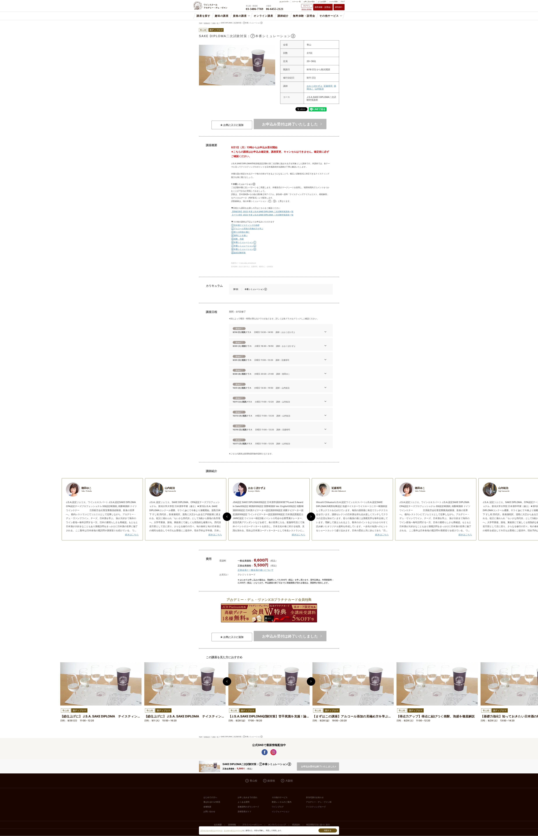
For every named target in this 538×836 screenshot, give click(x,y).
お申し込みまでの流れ (247, 797)
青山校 (253, 780)
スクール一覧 (296, 1)
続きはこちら (132, 534)
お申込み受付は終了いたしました (290, 124)
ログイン (306, 6)
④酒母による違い (239, 235)
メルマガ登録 (333, 1)
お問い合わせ (209, 811)
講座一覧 (215, 23)
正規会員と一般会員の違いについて (255, 570)
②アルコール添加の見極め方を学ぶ (247, 228)
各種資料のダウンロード (248, 807)
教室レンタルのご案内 (281, 802)
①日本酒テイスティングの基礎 (245, 225)
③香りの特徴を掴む (240, 232)
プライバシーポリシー (252, 825)
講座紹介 (207, 23)
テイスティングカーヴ (316, 807)
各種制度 (207, 807)
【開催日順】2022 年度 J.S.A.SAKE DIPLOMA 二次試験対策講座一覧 (262, 211)
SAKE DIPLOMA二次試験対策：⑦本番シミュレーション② (242, 23)
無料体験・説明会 (322, 7)
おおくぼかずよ (315, 86)
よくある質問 (322, 1)
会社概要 (218, 825)
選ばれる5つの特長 (211, 802)
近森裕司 (328, 86)
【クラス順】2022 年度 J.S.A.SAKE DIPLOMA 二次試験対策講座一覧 (262, 215)
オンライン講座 (263, 15)
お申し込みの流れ (309, 1)
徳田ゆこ (86, 489)
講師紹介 (283, 15)
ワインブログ (278, 807)
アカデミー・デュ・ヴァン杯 (318, 802)
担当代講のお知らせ (315, 797)
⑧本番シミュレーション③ (243, 249)
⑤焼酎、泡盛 (237, 239)
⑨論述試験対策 (238, 252)
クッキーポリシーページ (233, 831)
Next (311, 516)
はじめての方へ (284, 1)
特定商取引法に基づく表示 (318, 825)
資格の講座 (240, 15)
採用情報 (232, 825)
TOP (200, 23)
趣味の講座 (222, 15)
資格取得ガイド (244, 811)
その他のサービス (279, 797)
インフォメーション (280, 811)
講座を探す (203, 15)
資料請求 (338, 7)
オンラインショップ (277, 825)
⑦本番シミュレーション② (243, 246)
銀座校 (271, 780)
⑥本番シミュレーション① (243, 242)
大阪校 (289, 780)
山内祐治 (319, 88)
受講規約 (296, 825)
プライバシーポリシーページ (211, 831)
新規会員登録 (307, 9)
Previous (227, 516)
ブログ (342, 1)
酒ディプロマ (216, 30)
